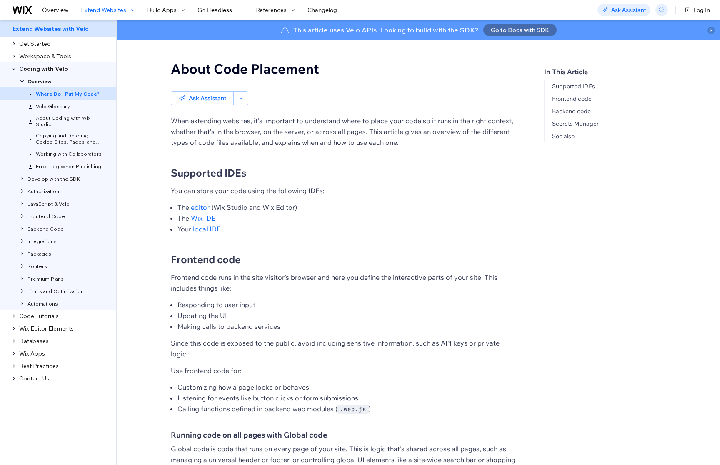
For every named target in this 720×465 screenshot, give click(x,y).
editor (200, 207)
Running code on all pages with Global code (249, 435)
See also (563, 136)
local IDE (207, 229)
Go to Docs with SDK (520, 30)
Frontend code (572, 98)
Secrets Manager (575, 123)
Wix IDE (203, 218)
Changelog (322, 10)
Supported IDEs (573, 86)
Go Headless (215, 10)
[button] (202, 98)
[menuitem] (58, 28)
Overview (55, 10)
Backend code (571, 111)
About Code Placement (245, 68)
